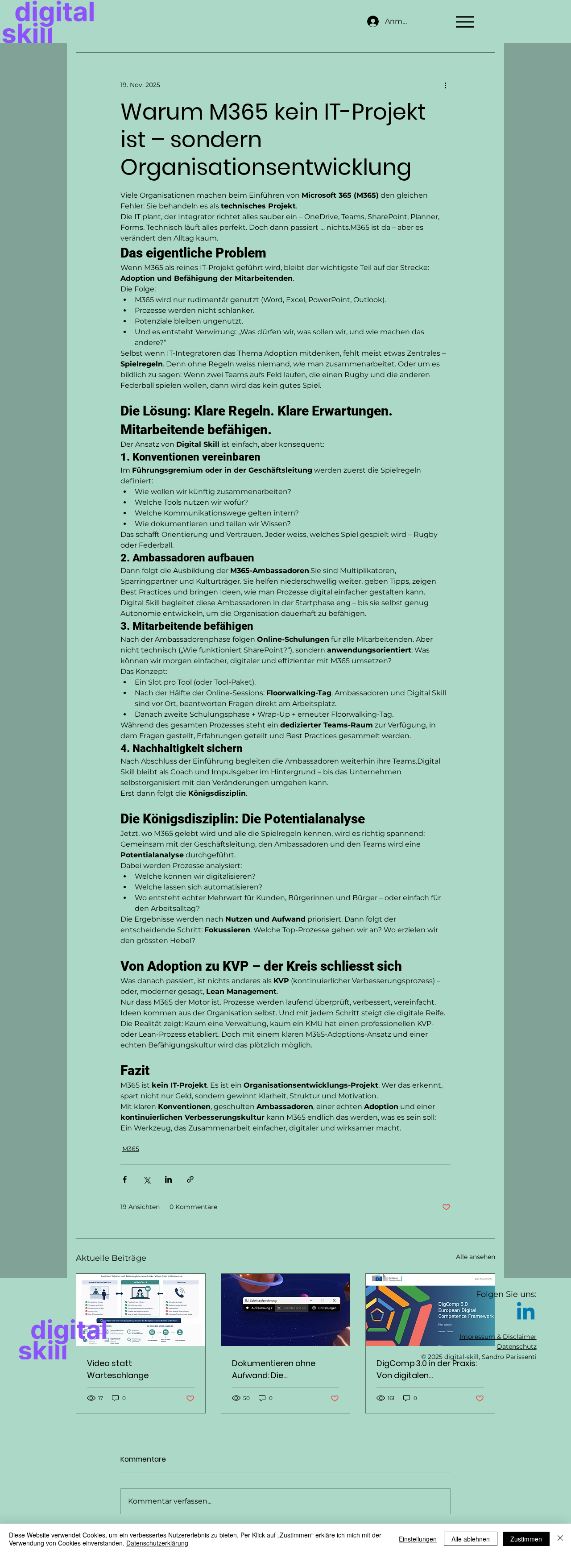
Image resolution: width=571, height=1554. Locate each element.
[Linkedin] (526, 1313)
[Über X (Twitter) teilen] (146, 1179)
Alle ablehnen (470, 1538)
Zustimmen (526, 1538)
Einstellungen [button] (418, 1538)
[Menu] (464, 21)
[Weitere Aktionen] (445, 84)
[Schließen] (560, 1539)
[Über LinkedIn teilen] (168, 1179)
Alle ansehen (475, 1257)
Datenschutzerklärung (157, 1542)
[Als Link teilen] (190, 1179)
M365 (130, 1149)
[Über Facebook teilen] (124, 1179)
